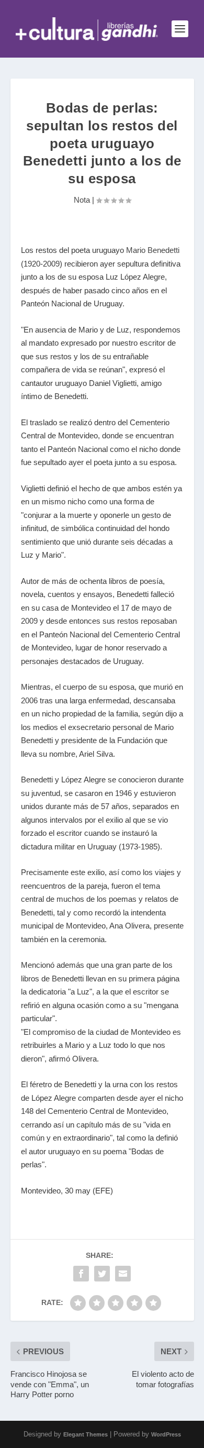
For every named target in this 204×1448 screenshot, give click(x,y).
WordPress (166, 1434)
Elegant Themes (85, 1434)
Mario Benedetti (152, 250)
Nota (82, 199)
